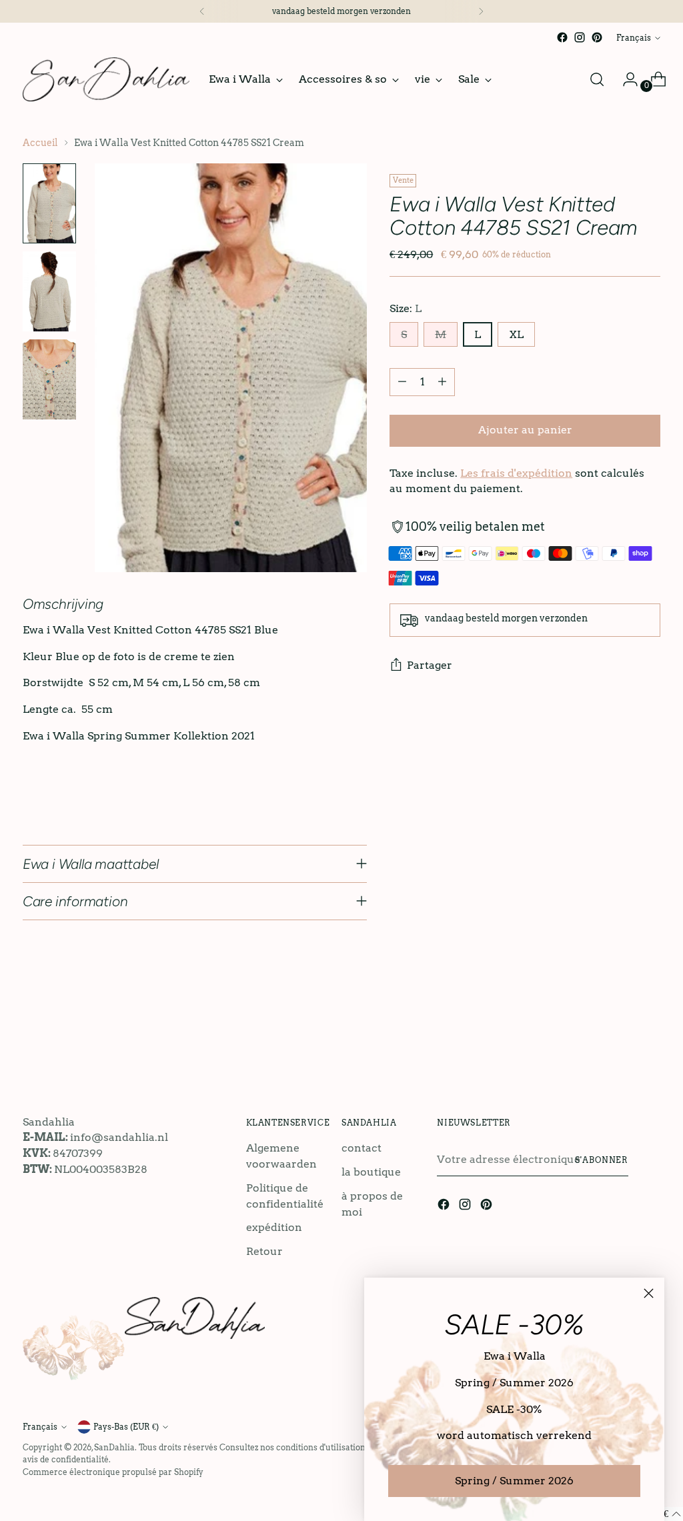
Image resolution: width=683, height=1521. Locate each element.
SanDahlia (114, 1447)
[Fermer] (648, 1293)
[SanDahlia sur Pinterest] (597, 37)
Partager (429, 665)
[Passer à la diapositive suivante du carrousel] (649, 1035)
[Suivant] (481, 11)
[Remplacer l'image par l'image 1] (49, 203)
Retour (264, 1251)
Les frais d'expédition (516, 473)
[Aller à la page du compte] (625, 79)
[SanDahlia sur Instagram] (580, 37)
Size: (406, 308)
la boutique (371, 1172)
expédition (274, 1227)
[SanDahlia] (106, 79)
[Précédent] (202, 11)
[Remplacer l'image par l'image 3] (49, 379)
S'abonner (601, 1160)
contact (362, 1148)
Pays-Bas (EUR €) (126, 1427)
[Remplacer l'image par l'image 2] (49, 291)
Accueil (40, 142)
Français (633, 38)
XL (516, 334)
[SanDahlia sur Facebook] (562, 37)
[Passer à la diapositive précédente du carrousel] (618, 1036)
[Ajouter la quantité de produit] (442, 382)
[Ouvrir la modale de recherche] (597, 79)
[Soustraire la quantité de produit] (402, 382)
